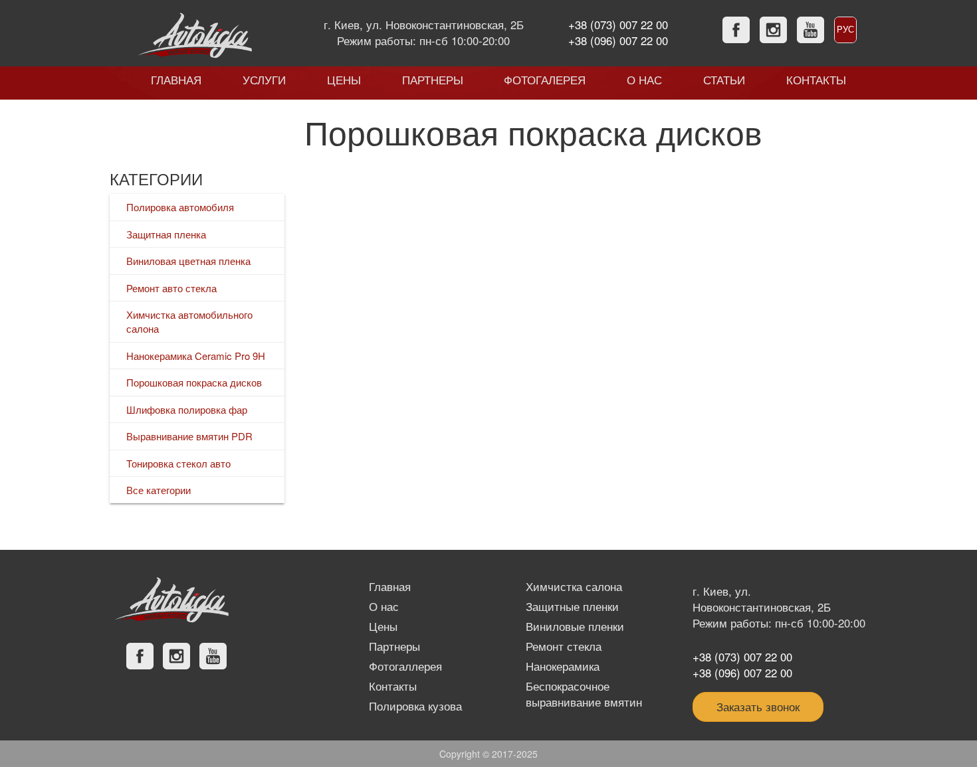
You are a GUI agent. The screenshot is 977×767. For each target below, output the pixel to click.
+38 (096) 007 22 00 (618, 40)
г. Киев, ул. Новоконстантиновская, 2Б (424, 25)
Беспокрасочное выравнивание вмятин (584, 694)
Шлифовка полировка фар (186, 409)
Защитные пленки (572, 606)
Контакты (393, 686)
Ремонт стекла (563, 646)
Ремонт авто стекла (171, 288)
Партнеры (394, 646)
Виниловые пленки (575, 626)
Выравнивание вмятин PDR (189, 436)
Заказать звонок (758, 707)
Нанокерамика (562, 666)
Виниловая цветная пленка (188, 261)
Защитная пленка (166, 234)
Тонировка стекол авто (178, 463)
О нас (384, 606)
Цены (383, 626)
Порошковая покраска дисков (194, 382)
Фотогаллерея (405, 666)
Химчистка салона (574, 586)
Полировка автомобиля (180, 207)
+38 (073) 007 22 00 (618, 25)
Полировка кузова (415, 706)
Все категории (158, 490)
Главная (390, 586)
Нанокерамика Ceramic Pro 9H (195, 356)
